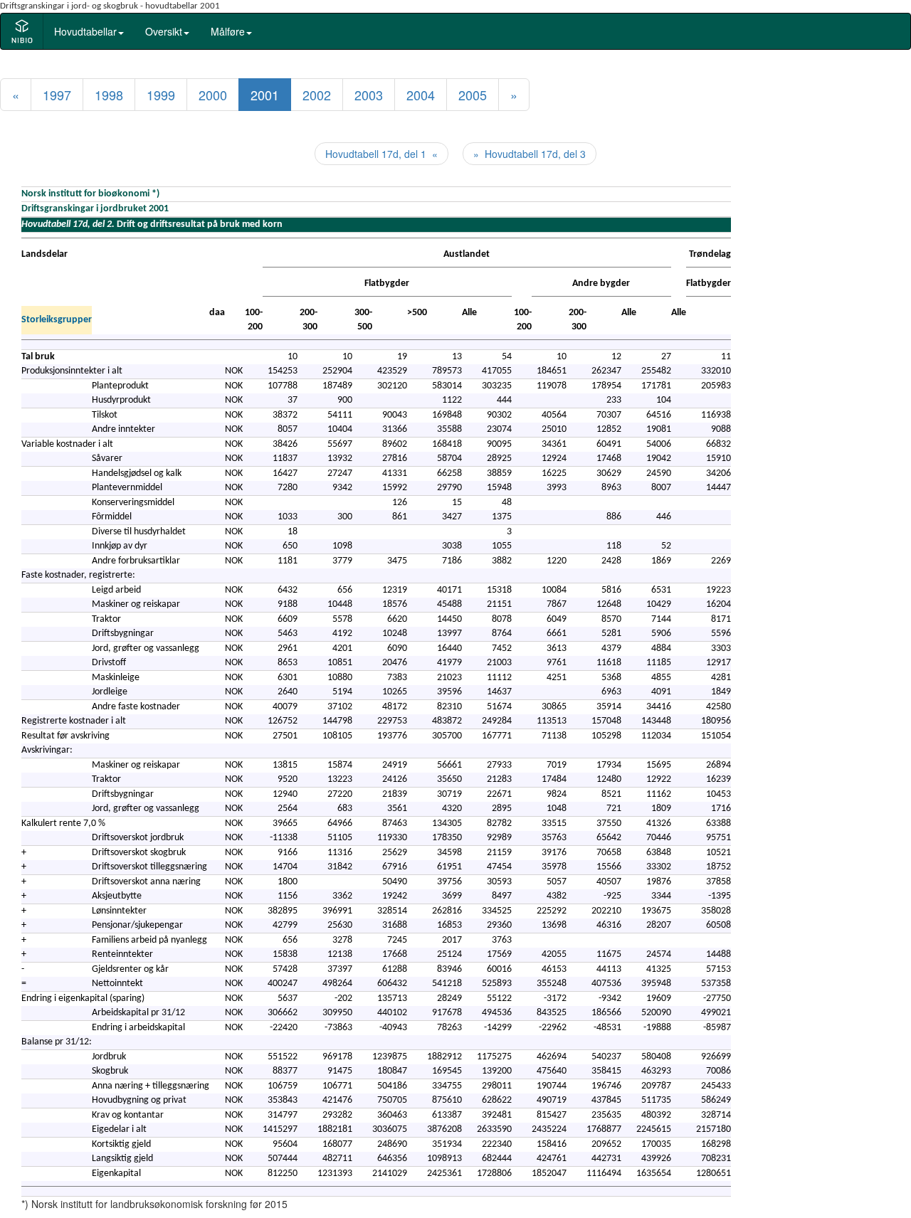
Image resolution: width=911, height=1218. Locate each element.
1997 (57, 94)
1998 (109, 94)
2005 (472, 94)
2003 (368, 94)
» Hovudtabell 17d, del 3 (529, 154)
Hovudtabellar (85, 31)
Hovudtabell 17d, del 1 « (381, 154)
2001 (265, 94)
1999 (161, 94)
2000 (213, 94)
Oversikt (163, 31)
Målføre (228, 31)
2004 (420, 94)
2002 (316, 94)
